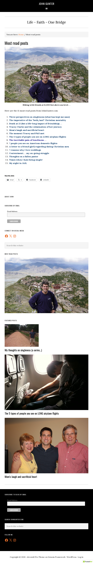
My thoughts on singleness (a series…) (23, 350)
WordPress (71, 557)
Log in (80, 557)
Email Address (12, 211)
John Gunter (46, 4)
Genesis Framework (56, 557)
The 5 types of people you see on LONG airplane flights (32, 413)
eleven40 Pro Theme (36, 557)
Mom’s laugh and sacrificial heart (21, 477)
